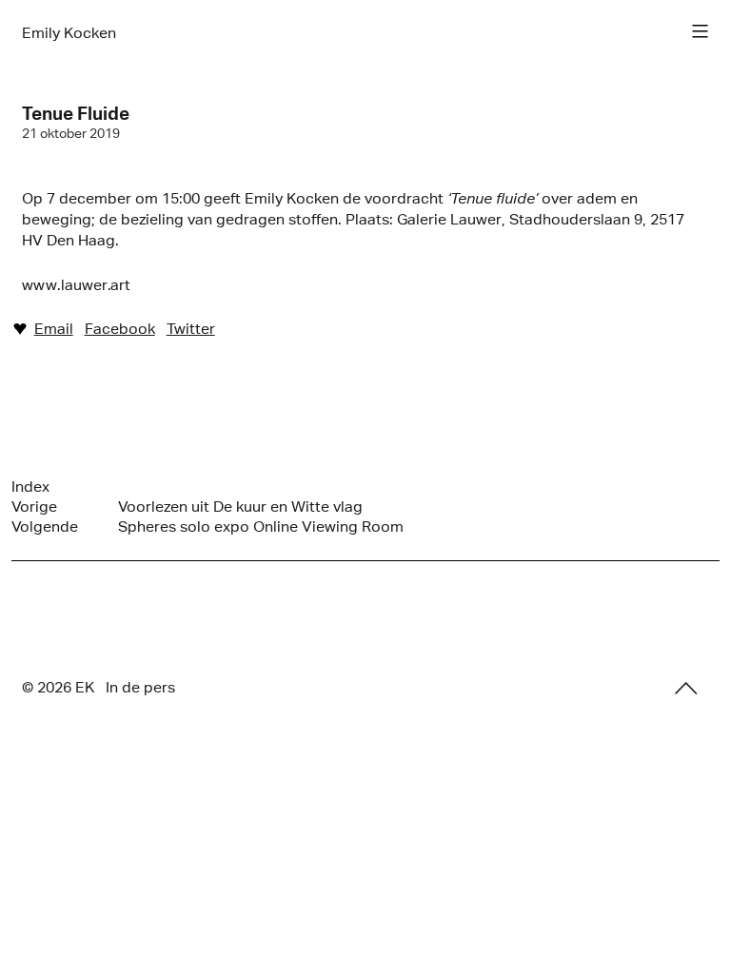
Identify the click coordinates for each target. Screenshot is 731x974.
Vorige (34, 506)
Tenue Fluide (75, 113)
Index (30, 486)
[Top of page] (686, 688)
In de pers (140, 687)
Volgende (44, 526)
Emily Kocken (69, 33)
